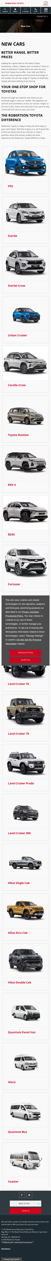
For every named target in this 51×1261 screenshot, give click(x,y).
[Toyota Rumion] (25, 413)
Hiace (12, 1082)
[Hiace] (25, 1060)
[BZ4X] (25, 512)
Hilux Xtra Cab (17, 933)
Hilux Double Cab (19, 982)
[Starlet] (25, 214)
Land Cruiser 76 (18, 684)
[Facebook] (22, 1195)
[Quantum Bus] (25, 1110)
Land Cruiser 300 (19, 833)
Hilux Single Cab (19, 883)
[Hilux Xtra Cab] (25, 911)
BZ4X (11, 534)
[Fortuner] (25, 562)
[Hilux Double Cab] (25, 960)
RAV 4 (12, 485)
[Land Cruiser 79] (25, 711)
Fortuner (14, 584)
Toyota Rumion (18, 435)
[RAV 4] (25, 463)
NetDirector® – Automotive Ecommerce (17, 1242)
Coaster (13, 1181)
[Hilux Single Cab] (25, 861)
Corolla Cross (17, 385)
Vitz (10, 186)
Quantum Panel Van (22, 1032)
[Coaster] (25, 1159)
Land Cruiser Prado (21, 783)
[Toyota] (45, 3)
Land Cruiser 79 (18, 733)
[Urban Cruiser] (25, 313)
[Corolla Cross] (25, 363)
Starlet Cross (16, 285)
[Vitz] (25, 164)
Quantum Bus (17, 1132)
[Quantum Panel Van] (25, 1010)
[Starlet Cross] (25, 263)
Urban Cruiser (17, 335)
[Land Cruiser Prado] (25, 761)
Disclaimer (5, 1249)
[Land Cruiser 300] (25, 811)
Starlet (12, 236)
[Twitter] (29, 1195)
